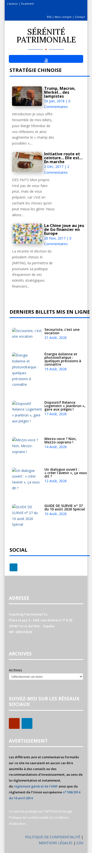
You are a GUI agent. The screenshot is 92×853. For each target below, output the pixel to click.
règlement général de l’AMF (36, 786)
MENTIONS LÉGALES (56, 842)
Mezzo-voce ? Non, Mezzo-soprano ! (60, 440)
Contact (80, 17)
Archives (15, 670)
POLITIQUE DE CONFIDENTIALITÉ (52, 837)
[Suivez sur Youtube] (14, 723)
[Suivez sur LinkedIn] (13, 567)
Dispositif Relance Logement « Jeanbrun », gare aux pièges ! (64, 406)
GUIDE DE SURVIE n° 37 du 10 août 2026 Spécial (64, 507)
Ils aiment (27, 3)
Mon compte (63, 17)
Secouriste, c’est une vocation (61, 331)
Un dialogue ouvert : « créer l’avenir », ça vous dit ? (65, 473)
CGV (80, 842)
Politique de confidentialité (29, 817)
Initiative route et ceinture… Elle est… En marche (63, 157)
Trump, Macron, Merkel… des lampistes (60, 92)
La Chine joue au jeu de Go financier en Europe (64, 229)
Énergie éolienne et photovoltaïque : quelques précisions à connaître (62, 359)
